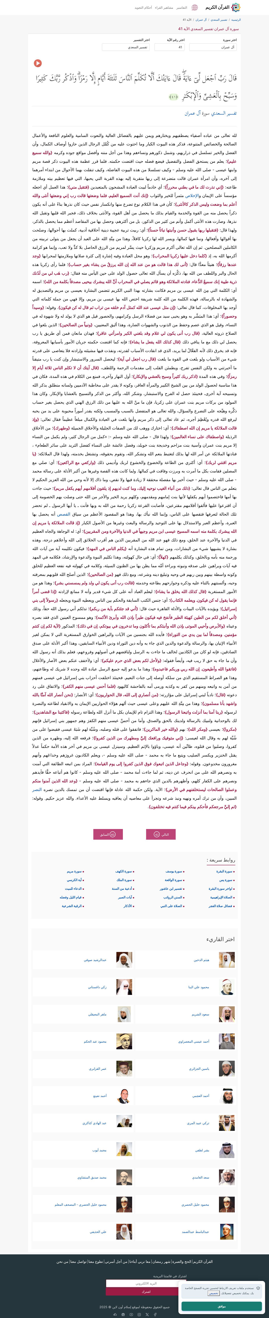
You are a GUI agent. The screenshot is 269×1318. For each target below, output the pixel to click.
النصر (37, 789)
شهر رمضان (161, 1261)
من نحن (62, 1261)
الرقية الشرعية (72, 906)
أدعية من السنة (122, 888)
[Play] (38, 63)
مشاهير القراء (164, 7)
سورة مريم (74, 871)
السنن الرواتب (172, 897)
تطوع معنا (95, 1261)
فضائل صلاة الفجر (220, 906)
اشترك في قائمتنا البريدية (169, 1276)
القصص (63, 514)
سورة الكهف (123, 871)
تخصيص (213, 1293)
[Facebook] (155, 1315)
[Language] (195, 7)
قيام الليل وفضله (71, 897)
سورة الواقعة (173, 880)
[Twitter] (147, 1315)
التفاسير (181, 7)
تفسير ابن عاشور (171, 888)
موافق (222, 1306)
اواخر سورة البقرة (220, 888)
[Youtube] (131, 1315)
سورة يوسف (174, 871)
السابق (107, 835)
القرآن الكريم (203, 1261)
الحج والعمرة (181, 1261)
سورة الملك (124, 880)
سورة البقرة (224, 871)
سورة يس (225, 880)
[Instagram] (139, 1315)
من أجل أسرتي (116, 1261)
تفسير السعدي (224, 113)
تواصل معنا (78, 1261)
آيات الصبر (125, 897)
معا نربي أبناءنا (139, 1261)
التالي (162, 835)
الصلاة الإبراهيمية (221, 897)
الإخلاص (191, 195)
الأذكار (128, 906)
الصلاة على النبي (171, 906)
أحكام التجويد (143, 7)
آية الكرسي (74, 880)
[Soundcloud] (115, 1315)
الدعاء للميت (73, 888)
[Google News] (123, 1315)
